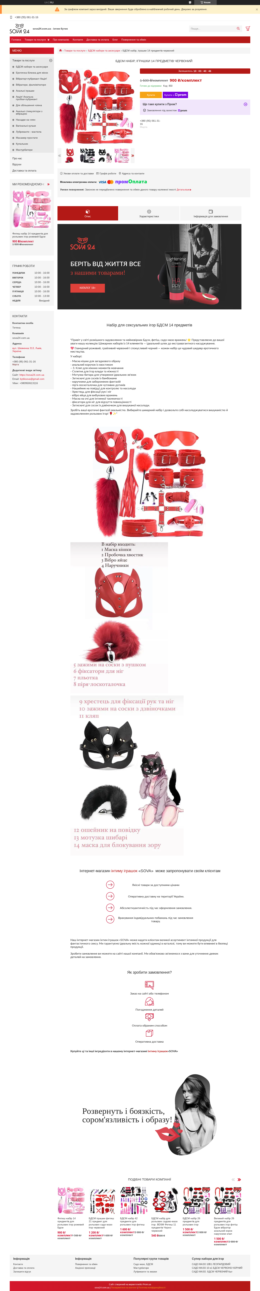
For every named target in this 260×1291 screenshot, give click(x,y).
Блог (115, 39)
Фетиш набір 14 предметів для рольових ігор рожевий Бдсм (70, 1223)
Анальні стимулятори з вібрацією (29, 112)
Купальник (22, 143)
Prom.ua (147, 1284)
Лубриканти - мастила (28, 131)
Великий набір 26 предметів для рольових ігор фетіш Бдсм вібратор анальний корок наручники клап (226, 1226)
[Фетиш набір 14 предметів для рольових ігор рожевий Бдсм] (71, 1200)
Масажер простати (27, 137)
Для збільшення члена (29, 105)
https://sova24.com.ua (31, 374)
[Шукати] (238, 28)
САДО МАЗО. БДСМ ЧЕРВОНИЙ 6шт (212, 1271)
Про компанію (61, 39)
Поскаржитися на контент (124, 1287)
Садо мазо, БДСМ (143, 1264)
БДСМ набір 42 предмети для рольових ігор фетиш (132, 1221)
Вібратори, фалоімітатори (31, 84)
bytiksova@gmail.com (32, 378)
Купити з (169, 95)
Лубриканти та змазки (145, 1271)
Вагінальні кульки (26, 125)
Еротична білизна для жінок (32, 72)
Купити (151, 95)
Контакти (78, 39)
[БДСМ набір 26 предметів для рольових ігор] (196, 1200)
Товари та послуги (35, 39)
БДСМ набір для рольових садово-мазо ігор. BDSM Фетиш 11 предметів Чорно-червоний (164, 1224)
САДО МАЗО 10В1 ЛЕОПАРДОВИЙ (211, 1264)
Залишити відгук (22, 1271)
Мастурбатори (24, 149)
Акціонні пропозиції (85, 1268)
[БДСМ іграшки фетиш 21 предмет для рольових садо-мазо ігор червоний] (102, 1200)
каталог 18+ (88, 288)
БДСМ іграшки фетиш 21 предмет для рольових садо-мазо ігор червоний (101, 1223)
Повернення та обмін (133, 39)
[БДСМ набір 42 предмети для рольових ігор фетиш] (134, 1200)
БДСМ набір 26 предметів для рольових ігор (191, 1221)
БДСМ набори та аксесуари (104, 50)
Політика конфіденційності (152, 1287)
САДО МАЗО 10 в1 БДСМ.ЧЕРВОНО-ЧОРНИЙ (217, 1268)
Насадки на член (25, 119)
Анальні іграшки (25, 90)
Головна (16, 39)
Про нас (17, 158)
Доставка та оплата (97, 39)
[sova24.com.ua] (20, 28)
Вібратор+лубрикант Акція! (31, 78)
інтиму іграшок (124, 871)
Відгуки (16, 164)
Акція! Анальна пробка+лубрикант (26, 98)
